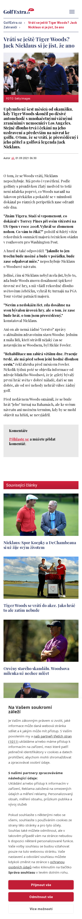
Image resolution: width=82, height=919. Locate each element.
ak (12, 158)
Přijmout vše (41, 885)
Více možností (41, 909)
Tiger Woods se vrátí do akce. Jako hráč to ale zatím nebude (39, 608)
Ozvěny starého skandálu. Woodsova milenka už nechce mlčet (36, 671)
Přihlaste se (19, 439)
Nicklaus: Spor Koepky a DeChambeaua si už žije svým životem (39, 545)
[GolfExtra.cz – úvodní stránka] (18, 11)
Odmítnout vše (41, 897)
